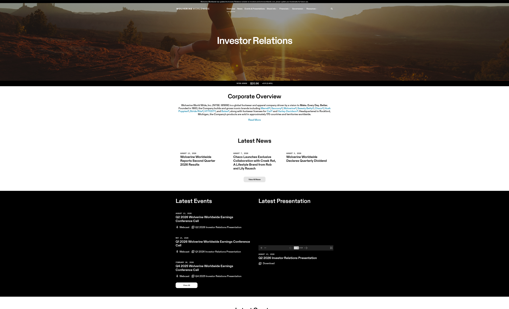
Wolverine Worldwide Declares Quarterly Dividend (306, 159)
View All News (255, 179)
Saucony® (276, 108)
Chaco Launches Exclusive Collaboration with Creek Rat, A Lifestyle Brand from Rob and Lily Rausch (254, 162)
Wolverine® (290, 108)
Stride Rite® (196, 111)
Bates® (225, 111)
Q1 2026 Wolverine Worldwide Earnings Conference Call (213, 243)
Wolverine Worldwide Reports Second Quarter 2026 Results (197, 160)
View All (186, 285)
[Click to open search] (331, 9)
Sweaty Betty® (305, 108)
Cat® (270, 111)
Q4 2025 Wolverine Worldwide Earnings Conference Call (204, 268)
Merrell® (265, 108)
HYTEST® (210, 111)
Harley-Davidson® (288, 111)
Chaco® (319, 108)
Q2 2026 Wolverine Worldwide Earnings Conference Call (204, 219)
